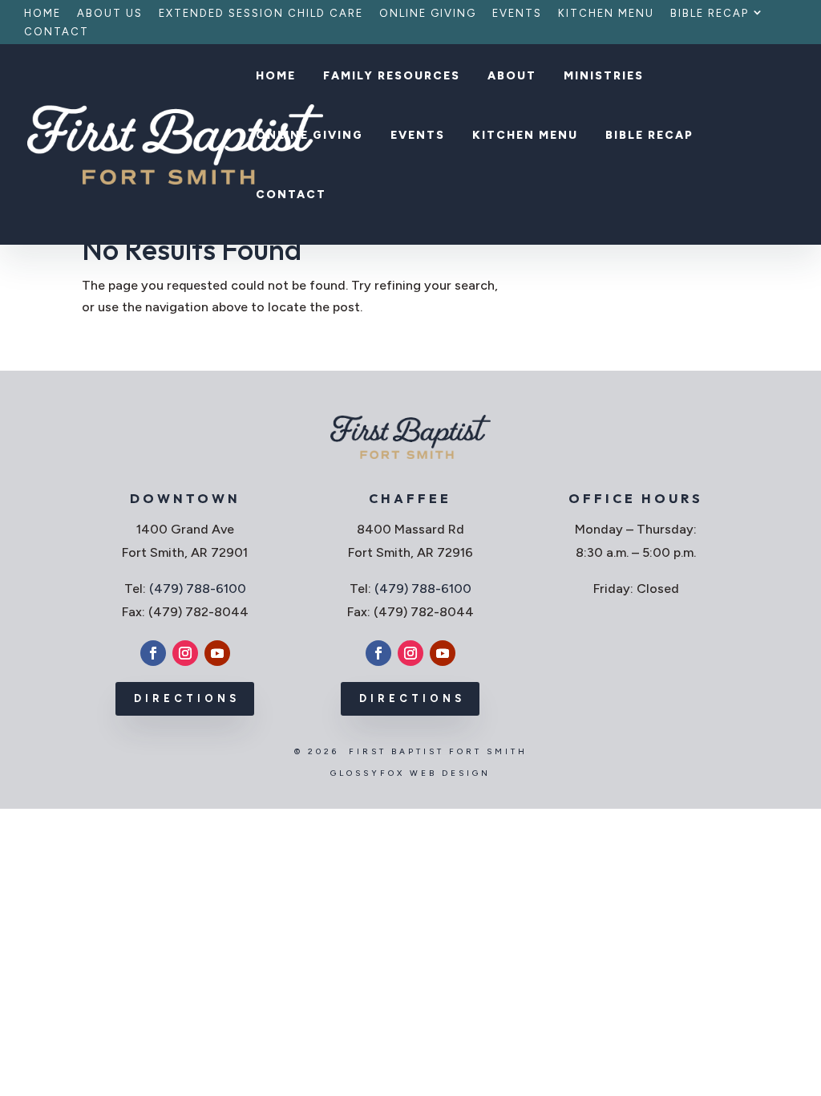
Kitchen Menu (606, 13)
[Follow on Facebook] (153, 653)
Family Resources (391, 77)
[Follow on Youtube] (217, 653)
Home (42, 13)
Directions (187, 698)
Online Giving (427, 13)
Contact (56, 32)
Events (517, 13)
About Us (110, 13)
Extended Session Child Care (261, 13)
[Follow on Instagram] (185, 653)
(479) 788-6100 (197, 588)
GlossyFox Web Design (410, 773)
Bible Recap (709, 13)
